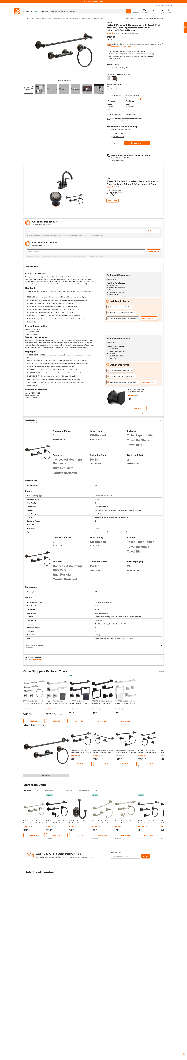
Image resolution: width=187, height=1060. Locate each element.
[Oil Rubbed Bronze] (114, 78)
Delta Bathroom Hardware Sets (93, 18)
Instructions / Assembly (117, 287)
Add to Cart (138, 143)
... (25, 19)
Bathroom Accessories (36, 18)
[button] (93, 266)
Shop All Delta (111, 279)
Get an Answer (153, 231)
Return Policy (32, 322)
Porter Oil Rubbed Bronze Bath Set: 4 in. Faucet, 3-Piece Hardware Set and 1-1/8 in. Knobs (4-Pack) (132, 182)
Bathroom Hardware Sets (71, 18)
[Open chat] (185, 27)
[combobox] (88, 11)
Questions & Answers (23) (130, 33)
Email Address (116, 852)
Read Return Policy (117, 160)
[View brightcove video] (87, 89)
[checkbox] (112, 133)
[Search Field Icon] (128, 11)
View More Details (115, 58)
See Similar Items (59, 439)
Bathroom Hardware (53, 18)
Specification (113, 285)
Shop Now (137, 408)
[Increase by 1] (120, 143)
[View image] (28, 89)
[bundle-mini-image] (65, 189)
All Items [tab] (27, 790)
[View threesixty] (52, 89)
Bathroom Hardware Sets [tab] (47, 790)
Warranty (112, 290)
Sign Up (145, 856)
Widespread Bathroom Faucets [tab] (90, 790)
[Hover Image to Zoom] (64, 50)
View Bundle (112, 200)
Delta (108, 178)
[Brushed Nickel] (109, 78)
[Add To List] (155, 25)
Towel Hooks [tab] (67, 790)
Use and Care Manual (116, 292)
